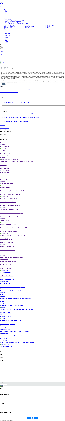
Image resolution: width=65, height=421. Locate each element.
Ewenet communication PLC (7, 250)
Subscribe (2, 385)
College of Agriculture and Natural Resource (50, 25)
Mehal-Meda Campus (26, 25)
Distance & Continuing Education (9, 34)
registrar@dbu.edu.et (4, 397)
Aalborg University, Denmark (8, 327)
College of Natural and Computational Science (9, 26)
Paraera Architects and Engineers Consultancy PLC (13, 227)
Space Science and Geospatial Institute (10, 216)
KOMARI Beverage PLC (6, 242)
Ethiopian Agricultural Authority (8, 198)
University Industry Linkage (5, 409)
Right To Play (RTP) (5, 146)
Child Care (6, 42)
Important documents (7, 35)
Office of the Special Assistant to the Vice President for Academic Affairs (15, 20)
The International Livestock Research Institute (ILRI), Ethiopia (16, 309)
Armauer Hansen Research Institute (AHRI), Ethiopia (14, 305)
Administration (5, 18)
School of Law (5, 28)
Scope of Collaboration (8, 38)
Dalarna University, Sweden (7, 324)
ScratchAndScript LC (6, 157)
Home (4, 9)
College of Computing (26, 27)
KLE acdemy (3, 165)
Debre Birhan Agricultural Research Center (11, 257)
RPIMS (3, 410)
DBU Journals (3, 408)
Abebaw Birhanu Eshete (6, 276)
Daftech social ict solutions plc (8, 261)
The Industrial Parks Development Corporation (12, 287)
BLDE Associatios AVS (6, 172)
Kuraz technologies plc (6, 239)
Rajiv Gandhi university (6, 179)
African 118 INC (4, 176)
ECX (1, 294)
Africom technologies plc (6, 272)
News (6, 10)
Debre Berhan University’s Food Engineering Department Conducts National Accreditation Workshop (15, 121)
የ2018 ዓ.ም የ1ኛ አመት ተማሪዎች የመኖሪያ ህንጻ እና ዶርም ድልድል (9, 401)
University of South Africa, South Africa (10, 320)
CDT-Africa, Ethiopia (5, 301)
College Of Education (47, 27)
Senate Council (36, 15)
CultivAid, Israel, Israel (6, 316)
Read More (1, 51)
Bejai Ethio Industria (5, 264)
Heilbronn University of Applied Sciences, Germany (13, 335)
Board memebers (6, 15)
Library (6, 40)
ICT (5, 39)
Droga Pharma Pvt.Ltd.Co (7, 279)
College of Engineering (47, 26)
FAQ (2, 392)
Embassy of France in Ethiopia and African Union (13, 142)
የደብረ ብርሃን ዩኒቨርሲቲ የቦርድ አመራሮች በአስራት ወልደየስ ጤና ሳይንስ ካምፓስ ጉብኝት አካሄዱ (9, 92)
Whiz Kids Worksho (5, 313)
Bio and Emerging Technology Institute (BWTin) (12, 190)
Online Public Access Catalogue (5, 406)
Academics (5, 24)
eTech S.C (2, 253)
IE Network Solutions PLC (7, 246)
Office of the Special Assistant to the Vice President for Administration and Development (17, 23)
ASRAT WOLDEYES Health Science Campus (9, 25)
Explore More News (2, 125)
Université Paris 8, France (7, 338)
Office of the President (8, 19)
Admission (5, 32)
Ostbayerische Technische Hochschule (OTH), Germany (14, 331)
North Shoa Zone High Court (7, 183)
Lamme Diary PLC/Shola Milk (8, 202)
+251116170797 (4, 390)
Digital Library (3, 407)
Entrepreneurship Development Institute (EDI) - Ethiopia (15, 290)
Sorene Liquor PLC (5, 220)
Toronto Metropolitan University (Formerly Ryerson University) (16, 161)
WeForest (2, 150)
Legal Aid (6, 41)
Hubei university (4, 168)
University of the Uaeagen (7, 153)
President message (6, 14)
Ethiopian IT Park (5, 187)
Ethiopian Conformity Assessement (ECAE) (11, 194)
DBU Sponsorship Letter (5, 414)
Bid (5, 12)
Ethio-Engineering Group (7, 283)
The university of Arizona (6, 346)
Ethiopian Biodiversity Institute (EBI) (10, 205)
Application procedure (7, 33)
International (6, 37)
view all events (2, 137)
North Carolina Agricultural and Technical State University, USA (17, 342)
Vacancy (6, 13)
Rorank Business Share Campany (9, 231)
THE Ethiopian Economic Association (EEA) (11, 213)
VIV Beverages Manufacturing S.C (9, 209)
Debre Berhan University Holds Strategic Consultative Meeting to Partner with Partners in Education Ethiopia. (16, 102)
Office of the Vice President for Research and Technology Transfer (13, 21)
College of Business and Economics (8, 27)
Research (5, 29)
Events (6, 11)
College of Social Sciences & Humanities (29, 26)
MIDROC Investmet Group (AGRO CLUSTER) (12, 235)
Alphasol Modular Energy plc (8, 224)
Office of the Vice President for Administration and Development (13, 22)
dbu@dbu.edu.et (4, 391)
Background (35, 14)
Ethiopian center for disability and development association (15, 298)
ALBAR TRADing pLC (6, 268)
